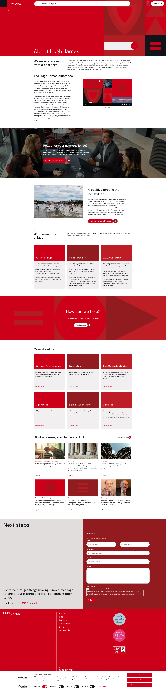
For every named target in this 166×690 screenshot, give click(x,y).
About (62, 613)
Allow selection (139, 680)
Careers (63, 620)
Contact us (64, 623)
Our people (64, 630)
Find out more (39, 386)
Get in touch (81, 325)
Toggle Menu (3, 3)
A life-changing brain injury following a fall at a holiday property (50, 465)
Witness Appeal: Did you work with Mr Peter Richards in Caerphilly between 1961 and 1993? (115, 503)
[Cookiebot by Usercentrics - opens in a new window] (23, 686)
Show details (102, 686)
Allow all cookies (140, 675)
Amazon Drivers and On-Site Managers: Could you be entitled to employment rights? (82, 503)
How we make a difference (100, 221)
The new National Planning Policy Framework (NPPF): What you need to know (115, 466)
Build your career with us (54, 160)
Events (62, 627)
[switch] (61, 686)
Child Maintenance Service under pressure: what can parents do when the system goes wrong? (49, 503)
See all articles (122, 437)
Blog (61, 616)
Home (4, 11)
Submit (37, 3)
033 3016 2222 (26, 603)
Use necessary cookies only (139, 685)
